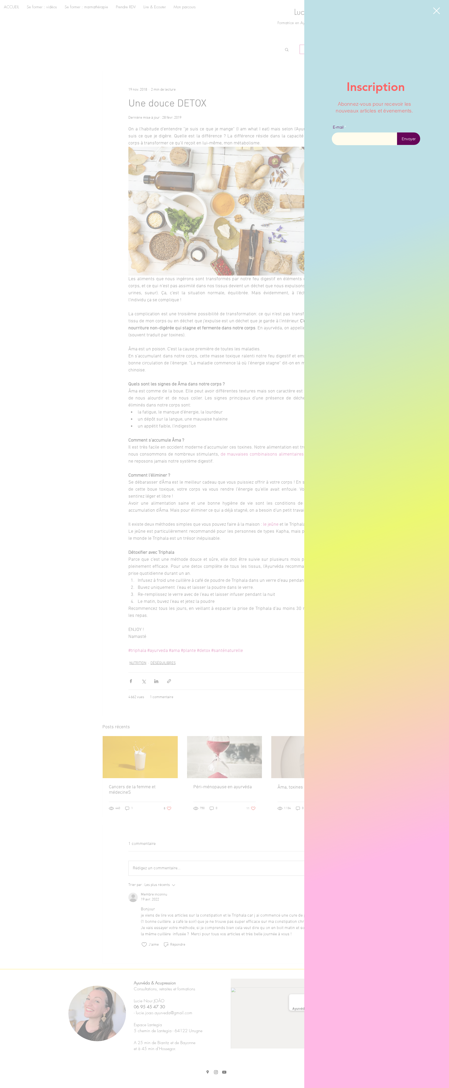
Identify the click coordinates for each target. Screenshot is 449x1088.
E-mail (338, 127)
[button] (436, 11)
